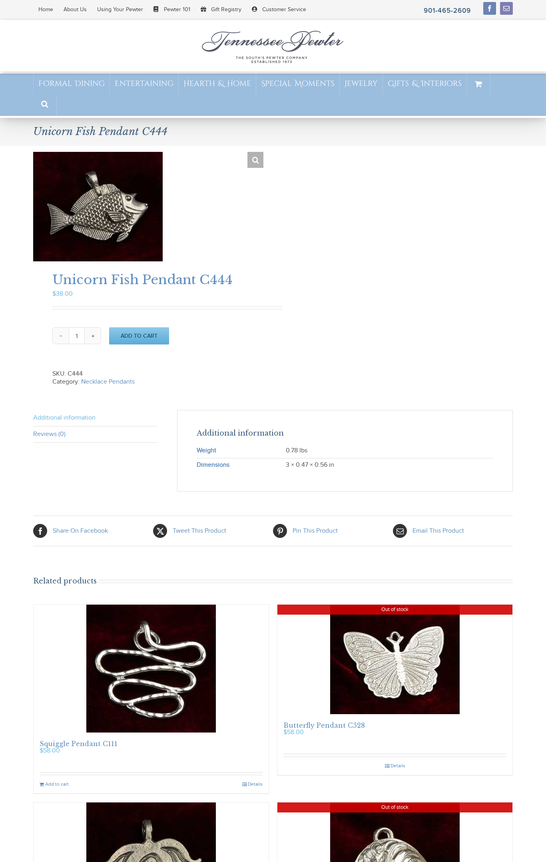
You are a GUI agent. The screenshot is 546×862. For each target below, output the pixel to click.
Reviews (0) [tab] (49, 434)
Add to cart (139, 335)
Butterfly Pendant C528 (324, 725)
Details (255, 784)
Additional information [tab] (64, 418)
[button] (44, 105)
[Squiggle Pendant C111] (151, 669)
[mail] (506, 8)
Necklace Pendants (108, 382)
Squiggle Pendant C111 (79, 744)
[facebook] (489, 8)
